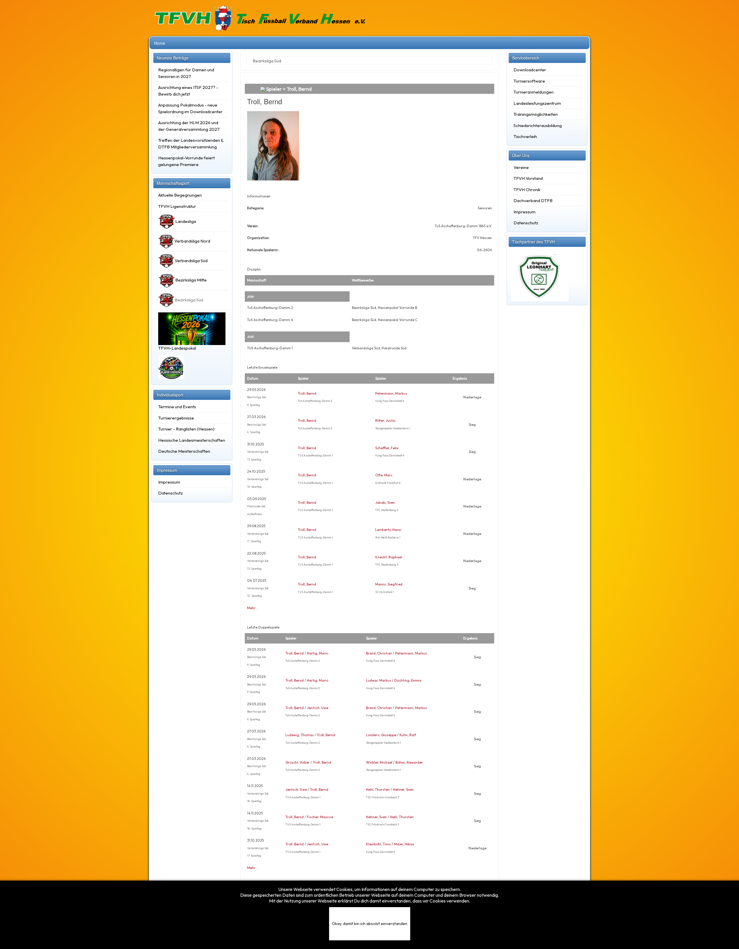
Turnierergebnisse (176, 418)
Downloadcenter (530, 69)
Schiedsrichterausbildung (538, 125)
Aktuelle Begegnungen (180, 195)
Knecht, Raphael (388, 557)
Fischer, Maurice (320, 817)
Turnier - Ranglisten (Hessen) (186, 429)
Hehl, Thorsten (378, 789)
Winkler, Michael (379, 762)
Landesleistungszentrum (537, 103)
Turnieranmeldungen (534, 92)
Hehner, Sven (403, 789)
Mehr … (253, 608)
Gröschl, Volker (297, 762)
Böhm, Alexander (409, 762)
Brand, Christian (379, 653)
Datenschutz (170, 493)
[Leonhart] (540, 274)
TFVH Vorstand (528, 178)
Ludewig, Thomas (299, 735)
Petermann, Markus (391, 393)
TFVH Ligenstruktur (177, 206)
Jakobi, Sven (385, 502)
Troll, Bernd (307, 393)
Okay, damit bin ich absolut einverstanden (369, 923)
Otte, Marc (383, 475)
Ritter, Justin (385, 420)
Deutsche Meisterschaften (184, 451)
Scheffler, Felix (386, 448)
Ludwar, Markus (378, 680)
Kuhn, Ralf (408, 735)
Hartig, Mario (317, 653)
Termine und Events (177, 406)
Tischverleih (525, 136)
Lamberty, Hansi (388, 529)
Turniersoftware (529, 81)
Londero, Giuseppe (381, 735)
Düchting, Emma (407, 680)
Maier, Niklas (404, 844)
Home (159, 43)
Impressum (169, 482)
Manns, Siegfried (388, 584)
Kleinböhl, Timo (378, 844)
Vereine (521, 167)
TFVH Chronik (527, 189)
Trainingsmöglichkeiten (536, 114)
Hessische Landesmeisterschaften (191, 440)
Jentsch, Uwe (317, 708)
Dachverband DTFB (533, 200)
